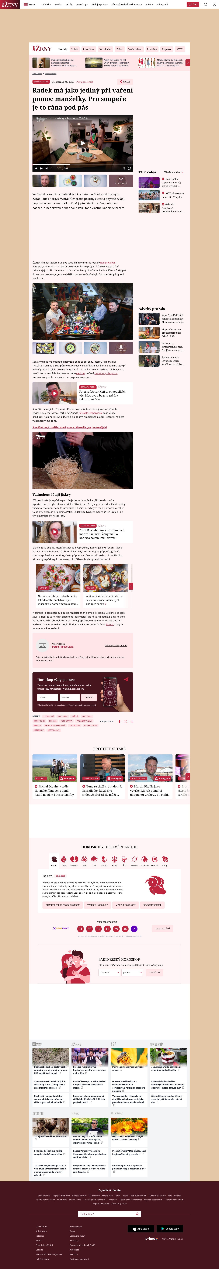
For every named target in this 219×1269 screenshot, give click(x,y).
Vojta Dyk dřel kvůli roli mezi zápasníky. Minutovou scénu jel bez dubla (173, 319)
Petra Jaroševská (84, 81)
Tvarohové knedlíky (174, 1199)
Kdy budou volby (138, 1195)
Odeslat (89, 697)
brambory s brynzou (106, 373)
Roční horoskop (152, 905)
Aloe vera (113, 1199)
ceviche (80, 373)
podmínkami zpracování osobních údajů (80, 705)
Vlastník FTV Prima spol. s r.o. (49, 1254)
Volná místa (41, 1231)
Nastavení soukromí (79, 1259)
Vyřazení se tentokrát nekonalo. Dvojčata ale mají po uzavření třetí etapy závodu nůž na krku (173, 347)
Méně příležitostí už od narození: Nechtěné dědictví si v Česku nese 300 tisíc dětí (64, 64)
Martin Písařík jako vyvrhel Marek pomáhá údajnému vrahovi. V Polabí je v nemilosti (149, 792)
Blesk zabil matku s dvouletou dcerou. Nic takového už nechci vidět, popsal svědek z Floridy (48, 1099)
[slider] (82, 164)
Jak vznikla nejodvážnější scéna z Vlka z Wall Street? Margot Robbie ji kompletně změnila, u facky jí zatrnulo (50, 1170)
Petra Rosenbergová (90, 413)
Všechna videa (172, 172)
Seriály (68, 4)
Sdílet (126, 82)
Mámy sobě (162, 4)
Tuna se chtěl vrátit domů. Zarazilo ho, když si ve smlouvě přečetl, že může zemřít (102, 792)
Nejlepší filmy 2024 (61, 1195)
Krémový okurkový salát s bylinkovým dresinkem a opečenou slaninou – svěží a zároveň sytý (167, 1084)
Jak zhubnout (44, 1195)
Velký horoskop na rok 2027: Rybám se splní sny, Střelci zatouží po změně (116, 62)
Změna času (107, 1195)
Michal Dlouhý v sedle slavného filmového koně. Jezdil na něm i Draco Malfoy (54, 790)
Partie (117, 1195)
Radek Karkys (107, 262)
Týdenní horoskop (97, 905)
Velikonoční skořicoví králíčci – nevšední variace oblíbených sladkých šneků (104, 600)
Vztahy (58, 4)
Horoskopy (82, 4)
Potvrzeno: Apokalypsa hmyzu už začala (127, 1068)
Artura (109, 624)
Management (76, 1226)
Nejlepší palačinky (101, 1203)
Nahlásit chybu (42, 1259)
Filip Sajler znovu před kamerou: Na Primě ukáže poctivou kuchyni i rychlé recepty (172, 333)
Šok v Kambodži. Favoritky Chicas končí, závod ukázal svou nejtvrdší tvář (172, 361)
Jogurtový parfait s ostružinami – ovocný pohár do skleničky (167, 1068)
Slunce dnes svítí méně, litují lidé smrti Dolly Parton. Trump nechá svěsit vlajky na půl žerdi (49, 1084)
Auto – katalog (174, 1195)
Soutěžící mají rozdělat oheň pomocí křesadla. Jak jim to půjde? (69, 427)
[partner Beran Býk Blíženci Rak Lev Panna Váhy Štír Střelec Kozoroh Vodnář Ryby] (132, 972)
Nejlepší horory (79, 1195)
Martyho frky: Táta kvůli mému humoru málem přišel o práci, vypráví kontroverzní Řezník (87, 1139)
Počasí (125, 1195)
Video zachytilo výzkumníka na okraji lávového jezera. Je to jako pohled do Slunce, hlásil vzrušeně (128, 1099)
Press (72, 1231)
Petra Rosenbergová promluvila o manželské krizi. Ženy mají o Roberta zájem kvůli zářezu (101, 534)
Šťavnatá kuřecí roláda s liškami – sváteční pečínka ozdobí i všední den (167, 1099)
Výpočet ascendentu (153, 1199)
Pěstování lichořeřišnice (131, 1199)
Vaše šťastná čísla (107, 921)
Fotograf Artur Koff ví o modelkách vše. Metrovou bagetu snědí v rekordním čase (102, 395)
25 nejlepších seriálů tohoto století (50, 1136)
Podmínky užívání (44, 1245)
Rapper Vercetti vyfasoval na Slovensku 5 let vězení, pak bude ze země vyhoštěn (90, 1154)
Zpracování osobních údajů (82, 1245)
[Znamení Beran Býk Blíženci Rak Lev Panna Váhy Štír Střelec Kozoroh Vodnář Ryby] (70, 697)
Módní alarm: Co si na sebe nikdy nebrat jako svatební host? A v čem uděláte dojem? (170, 64)
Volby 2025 (62, 1199)
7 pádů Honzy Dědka (45, 1199)
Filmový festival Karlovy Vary (126, 4)
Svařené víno (75, 1199)
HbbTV (39, 1240)
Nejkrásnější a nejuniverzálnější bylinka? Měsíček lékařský (127, 1138)
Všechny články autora (116, 645)
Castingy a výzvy (77, 1235)
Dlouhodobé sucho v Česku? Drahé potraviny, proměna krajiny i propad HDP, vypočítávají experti (50, 1070)
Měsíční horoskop (126, 905)
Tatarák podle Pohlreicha (95, 1199)
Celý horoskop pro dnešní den (63, 905)
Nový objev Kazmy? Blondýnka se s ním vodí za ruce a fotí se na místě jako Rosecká (89, 1168)
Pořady (149, 4)
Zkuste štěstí (162, 928)
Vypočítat (154, 972)
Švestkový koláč (119, 1203)
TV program (94, 1195)
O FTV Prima (41, 1226)
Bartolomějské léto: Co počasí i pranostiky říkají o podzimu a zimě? (129, 1167)
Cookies (39, 1249)
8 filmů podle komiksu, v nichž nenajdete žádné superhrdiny (48, 1152)
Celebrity (46, 4)
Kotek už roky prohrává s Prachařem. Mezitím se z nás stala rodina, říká (89, 1070)
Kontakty (74, 1240)
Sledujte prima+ (99, 4)
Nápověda (74, 1249)
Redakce (74, 1254)
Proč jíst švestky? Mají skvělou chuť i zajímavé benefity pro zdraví (129, 1152)
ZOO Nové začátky (157, 1195)
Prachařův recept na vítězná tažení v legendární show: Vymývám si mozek (89, 1084)
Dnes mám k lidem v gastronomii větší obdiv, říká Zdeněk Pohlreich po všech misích (89, 1099)
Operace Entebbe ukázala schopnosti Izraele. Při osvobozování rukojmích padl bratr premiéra (128, 1086)
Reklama (40, 1235)
